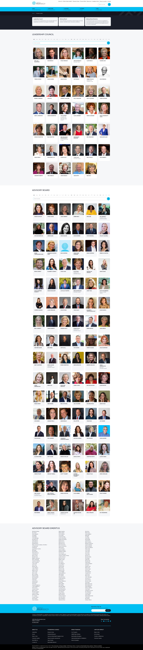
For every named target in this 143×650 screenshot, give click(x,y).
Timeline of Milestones (99, 636)
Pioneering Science (53, 629)
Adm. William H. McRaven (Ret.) (64, 137)
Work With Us (35, 640)
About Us (60, 1)
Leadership (34, 632)
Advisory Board (63, 19)
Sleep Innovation (103, 1)
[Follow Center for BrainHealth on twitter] (101, 621)
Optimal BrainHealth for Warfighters (78, 638)
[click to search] (109, 4)
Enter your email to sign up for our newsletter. (99, 608)
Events (33, 634)
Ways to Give (34, 636)
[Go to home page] (40, 608)
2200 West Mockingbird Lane (38, 619)
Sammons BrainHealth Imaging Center (56, 636)
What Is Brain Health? (67, 1)
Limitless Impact (99, 629)
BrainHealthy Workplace (76, 636)
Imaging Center (95, 1)
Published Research (52, 634)
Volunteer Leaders (36, 638)
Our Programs (74, 632)
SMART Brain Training (75, 634)
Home (33, 13)
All (34, 39)
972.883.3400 (35, 622)
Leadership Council (38, 19)
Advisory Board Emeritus (92, 19)
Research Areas (76, 1)
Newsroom (89, 1)
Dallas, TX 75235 (35, 620)
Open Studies (50, 640)
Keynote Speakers (75, 640)
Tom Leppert (64, 115)
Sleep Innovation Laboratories (54, 638)
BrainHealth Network (52, 642)
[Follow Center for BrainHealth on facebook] (108, 621)
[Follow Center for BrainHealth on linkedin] (110, 621)
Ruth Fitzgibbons (104, 290)
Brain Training (75, 629)
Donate (109, 1)
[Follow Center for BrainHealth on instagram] (106, 621)
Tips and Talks (83, 1)
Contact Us (34, 642)
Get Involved (96, 634)
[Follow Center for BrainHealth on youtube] (103, 621)
